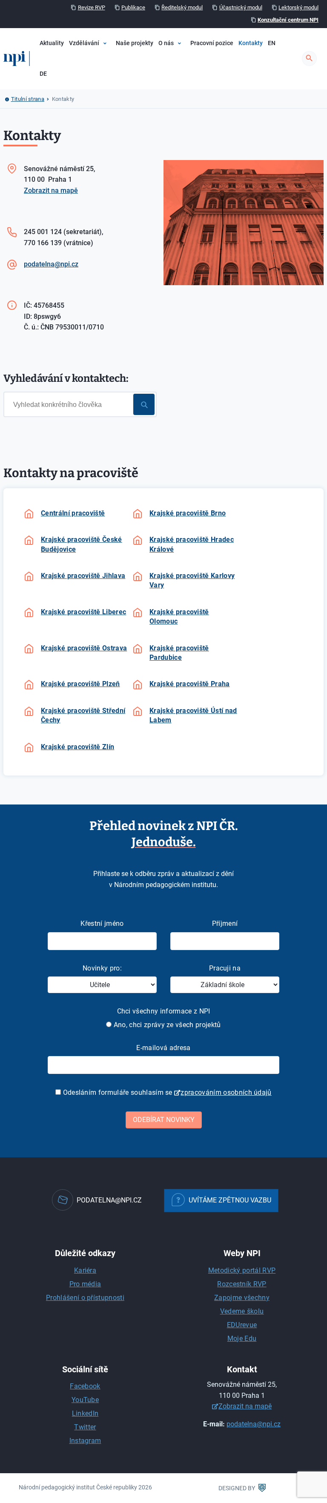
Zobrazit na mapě (51, 190)
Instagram (85, 1441)
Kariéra (85, 1270)
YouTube (85, 1400)
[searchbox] (81, 403)
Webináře (103, 83)
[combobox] (80, 404)
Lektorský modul (298, 7)
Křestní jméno (101, 923)
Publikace (133, 7)
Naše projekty (134, 43)
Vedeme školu (242, 1311)
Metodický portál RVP (241, 1270)
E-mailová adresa (163, 1048)
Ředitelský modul (182, 7)
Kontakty (250, 43)
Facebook (85, 1386)
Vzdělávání (84, 43)
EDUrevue (242, 1325)
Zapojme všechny (242, 1298)
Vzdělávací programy (119, 69)
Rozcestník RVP (241, 1284)
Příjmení (225, 923)
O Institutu (185, 69)
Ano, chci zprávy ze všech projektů (166, 1025)
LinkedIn (85, 1413)
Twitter (85, 1427)
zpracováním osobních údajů (226, 1092)
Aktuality (52, 43)
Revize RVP (91, 7)
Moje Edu (242, 1338)
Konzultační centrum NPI (288, 20)
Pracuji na (225, 968)
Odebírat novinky (164, 1120)
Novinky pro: (102, 968)
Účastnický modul (240, 7)
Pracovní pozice (211, 43)
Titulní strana (27, 99)
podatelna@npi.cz (51, 264)
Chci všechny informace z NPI (163, 1011)
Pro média (85, 1284)
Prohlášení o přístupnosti (85, 1298)
